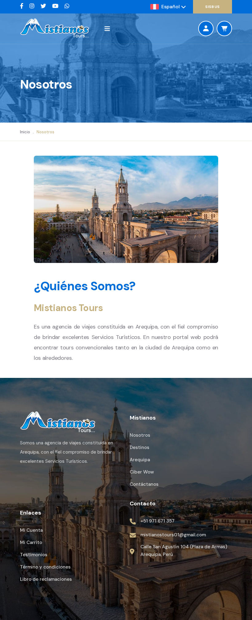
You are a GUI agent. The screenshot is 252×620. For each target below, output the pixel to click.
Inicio (25, 132)
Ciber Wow (142, 472)
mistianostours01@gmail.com (173, 535)
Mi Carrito (31, 542)
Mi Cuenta (31, 530)
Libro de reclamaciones (46, 579)
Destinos (139, 447)
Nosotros (140, 435)
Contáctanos (144, 484)
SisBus (212, 6)
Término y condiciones (45, 567)
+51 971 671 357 (157, 521)
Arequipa (140, 460)
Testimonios (33, 555)
